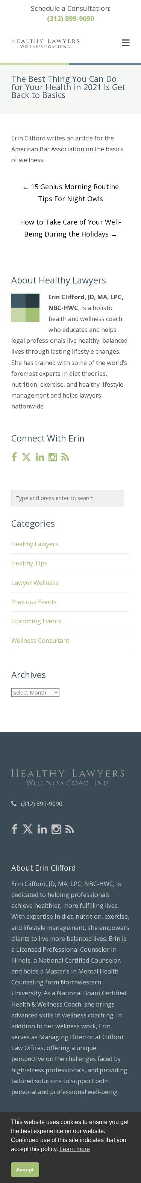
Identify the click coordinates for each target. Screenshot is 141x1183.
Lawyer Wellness (35, 583)
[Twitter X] (26, 457)
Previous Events (34, 602)
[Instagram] (53, 457)
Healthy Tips (29, 563)
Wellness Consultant (40, 640)
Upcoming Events (36, 621)
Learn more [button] (74, 1149)
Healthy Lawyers (34, 544)
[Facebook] (14, 457)
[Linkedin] (40, 457)
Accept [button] (25, 1169)
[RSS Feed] (65, 457)
